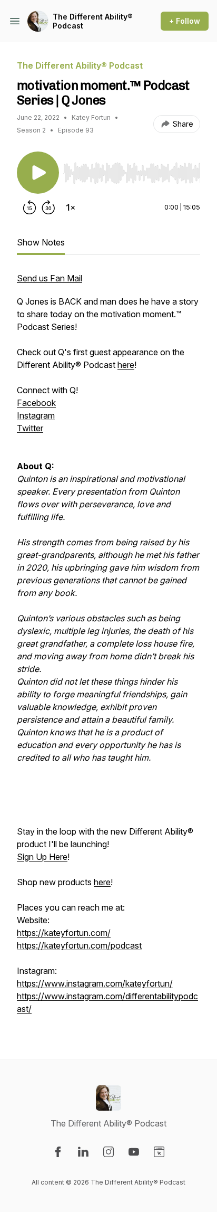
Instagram (36, 415)
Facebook (36, 402)
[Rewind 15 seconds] (29, 207)
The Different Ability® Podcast (93, 21)
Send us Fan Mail (49, 278)
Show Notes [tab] (41, 242)
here (125, 364)
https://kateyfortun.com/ (64, 932)
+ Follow (184, 20)
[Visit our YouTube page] (134, 1152)
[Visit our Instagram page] (108, 1152)
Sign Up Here (42, 856)
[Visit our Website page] (159, 1152)
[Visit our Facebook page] (58, 1152)
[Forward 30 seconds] (48, 207)
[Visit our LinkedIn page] (83, 1152)
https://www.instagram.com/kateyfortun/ (95, 983)
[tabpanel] (108, 649)
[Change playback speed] (70, 207)
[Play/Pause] (38, 173)
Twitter (30, 428)
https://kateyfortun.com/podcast (79, 945)
